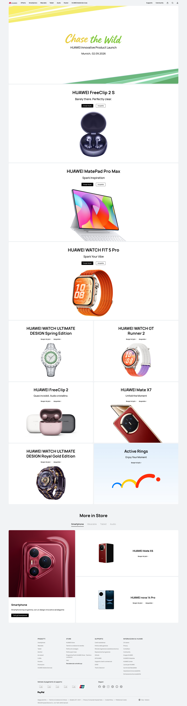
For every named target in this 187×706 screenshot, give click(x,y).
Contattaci (126, 649)
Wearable (40, 646)
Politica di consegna (72, 649)
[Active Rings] (136, 474)
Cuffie (39, 658)
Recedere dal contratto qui (74, 663)
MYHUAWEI (98, 658)
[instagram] (108, 687)
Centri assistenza (100, 642)
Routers (40, 661)
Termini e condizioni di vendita (75, 646)
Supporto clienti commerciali (103, 661)
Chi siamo (126, 642)
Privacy (125, 646)
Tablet (39, 649)
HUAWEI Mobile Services (45, 668)
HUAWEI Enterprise (129, 658)
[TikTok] (121, 687)
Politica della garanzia (101, 646)
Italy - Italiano (145, 700)
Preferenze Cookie (121, 700)
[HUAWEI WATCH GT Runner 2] (136, 351)
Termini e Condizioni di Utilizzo (58, 700)
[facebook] (99, 687)
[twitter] (104, 687)
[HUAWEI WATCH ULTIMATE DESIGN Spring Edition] (51, 351)
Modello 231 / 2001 (75, 700)
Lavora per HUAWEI (129, 665)
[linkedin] (112, 687)
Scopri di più (87, 106)
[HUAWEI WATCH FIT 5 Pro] (93, 281)
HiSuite (97, 655)
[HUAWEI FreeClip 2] (51, 412)
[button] (167, 3)
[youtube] (117, 687)
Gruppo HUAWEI (128, 655)
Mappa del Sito (42, 700)
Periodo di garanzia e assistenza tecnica (107, 649)
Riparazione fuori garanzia (102, 652)
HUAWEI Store (70, 642)
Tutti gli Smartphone (20, 615)
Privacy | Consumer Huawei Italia (92, 700)
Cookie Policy (109, 700)
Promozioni (41, 665)
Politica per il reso (71, 652)
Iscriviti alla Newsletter (130, 668)
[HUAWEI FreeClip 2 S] (93, 123)
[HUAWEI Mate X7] (136, 412)
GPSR (96, 665)
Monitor (40, 652)
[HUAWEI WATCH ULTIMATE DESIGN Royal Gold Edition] (51, 474)
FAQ (67, 660)
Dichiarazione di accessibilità (132, 674)
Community (126, 652)
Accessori (41, 655)
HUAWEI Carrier (128, 661)
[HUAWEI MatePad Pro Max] (93, 202)
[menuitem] (51, 643)
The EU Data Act (100, 668)
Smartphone (41, 642)
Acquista (101, 106)
